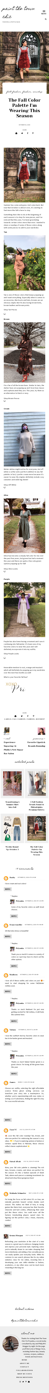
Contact (24, 1367)
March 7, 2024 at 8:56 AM (26, 1082)
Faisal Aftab (15, 1161)
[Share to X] (22, 133)
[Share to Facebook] (27, 133)
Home (24, 1360)
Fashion (27, 92)
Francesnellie (16, 925)
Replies (15, 896)
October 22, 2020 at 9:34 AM (27, 877)
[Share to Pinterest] (32, 133)
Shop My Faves (24, 1374)
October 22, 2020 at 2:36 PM (34, 1003)
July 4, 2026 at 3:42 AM (33, 1235)
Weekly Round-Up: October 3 (12, 848)
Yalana (13, 1030)
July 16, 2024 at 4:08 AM (31, 1161)
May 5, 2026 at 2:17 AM (36, 1193)
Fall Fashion (14, 92)
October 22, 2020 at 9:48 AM (34, 925)
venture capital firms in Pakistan (18, 1144)
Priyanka (20, 901)
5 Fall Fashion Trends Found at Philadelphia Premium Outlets (36, 806)
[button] (41, 12)
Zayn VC (13, 1130)
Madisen (13, 975)
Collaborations (24, 1370)
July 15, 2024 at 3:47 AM (27, 1129)
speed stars (35, 1215)
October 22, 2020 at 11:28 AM (28, 1030)
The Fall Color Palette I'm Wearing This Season (36, 851)
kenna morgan (16, 1235)
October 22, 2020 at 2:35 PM (34, 901)
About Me (24, 1363)
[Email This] (16, 133)
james (12, 1082)
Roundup (37, 92)
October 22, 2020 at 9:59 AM (29, 974)
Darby (12, 877)
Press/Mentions (24, 1377)
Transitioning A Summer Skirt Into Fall (12, 804)
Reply (7, 889)
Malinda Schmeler (18, 1193)
